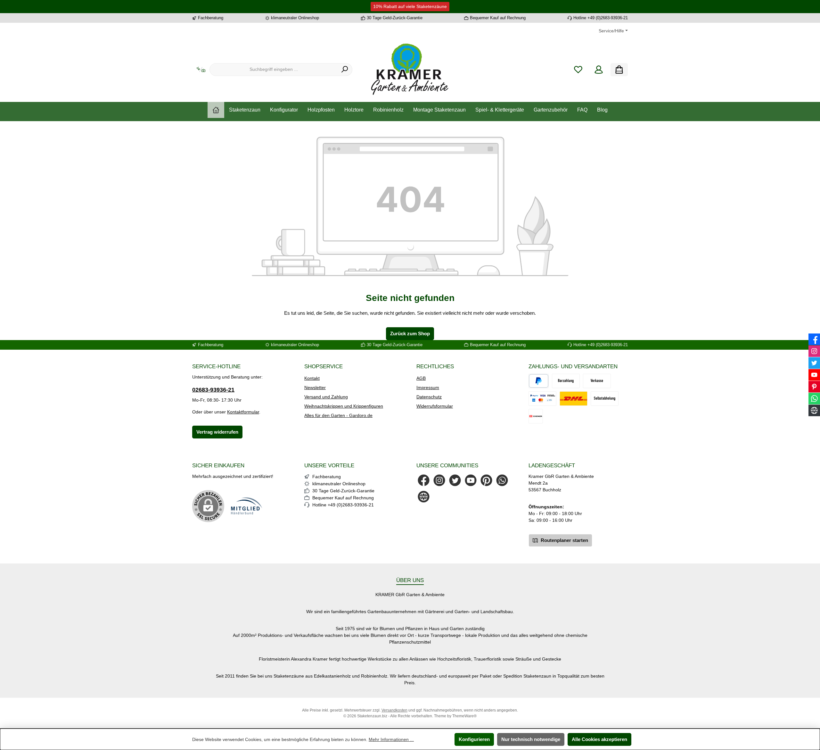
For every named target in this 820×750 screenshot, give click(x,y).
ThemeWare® (464, 716)
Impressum (427, 387)
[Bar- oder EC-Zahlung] (566, 381)
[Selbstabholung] (605, 398)
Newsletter (315, 387)
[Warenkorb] (619, 69)
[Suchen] (344, 69)
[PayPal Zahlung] (542, 398)
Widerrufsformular (434, 406)
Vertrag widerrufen (217, 432)
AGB (421, 378)
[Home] (216, 110)
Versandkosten (394, 710)
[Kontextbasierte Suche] (200, 69)
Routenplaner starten (563, 540)
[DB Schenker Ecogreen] (536, 416)
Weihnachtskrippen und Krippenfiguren (343, 406)
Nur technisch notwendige (530, 739)
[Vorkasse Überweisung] (597, 381)
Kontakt (312, 378)
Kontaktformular (243, 411)
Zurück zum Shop (410, 333)
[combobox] (273, 69)
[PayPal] (539, 381)
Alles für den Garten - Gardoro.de (338, 415)
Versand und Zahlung (326, 396)
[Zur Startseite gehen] (410, 70)
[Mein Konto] (598, 69)
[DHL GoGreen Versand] (573, 398)
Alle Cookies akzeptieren (599, 739)
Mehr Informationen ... (391, 739)
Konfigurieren (474, 739)
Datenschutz (429, 396)
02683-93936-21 (213, 390)
